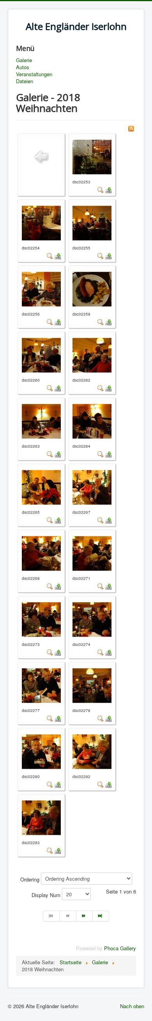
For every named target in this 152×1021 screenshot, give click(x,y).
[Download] (108, 189)
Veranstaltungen (34, 74)
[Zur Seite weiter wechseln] (84, 916)
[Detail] (100, 189)
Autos (22, 67)
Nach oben (132, 1006)
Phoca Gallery (120, 948)
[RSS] (131, 127)
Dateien (24, 81)
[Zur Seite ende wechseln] (101, 916)
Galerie (24, 60)
